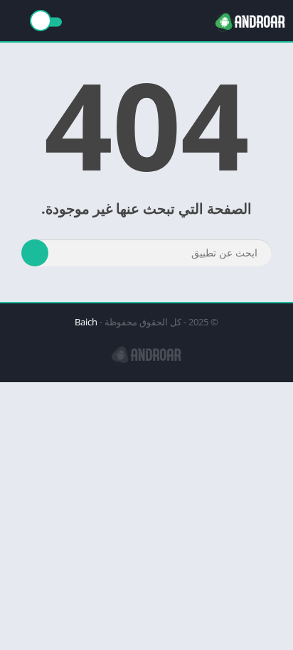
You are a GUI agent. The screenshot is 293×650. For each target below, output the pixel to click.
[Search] (34, 252)
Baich (86, 321)
